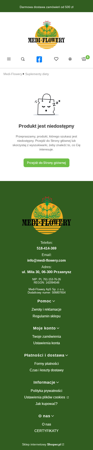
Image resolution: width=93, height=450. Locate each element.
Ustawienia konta (46, 343)
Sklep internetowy (41, 444)
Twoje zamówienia (46, 336)
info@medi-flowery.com (46, 260)
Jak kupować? (46, 404)
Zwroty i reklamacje (46, 309)
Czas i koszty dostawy (47, 370)
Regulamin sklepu (47, 316)
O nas (46, 424)
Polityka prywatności (46, 391)
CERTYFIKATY (46, 431)
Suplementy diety (37, 74)
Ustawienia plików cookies (45, 397)
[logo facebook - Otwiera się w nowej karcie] (39, 59)
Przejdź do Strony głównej (46, 163)
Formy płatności (46, 363)
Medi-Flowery (12, 74)
